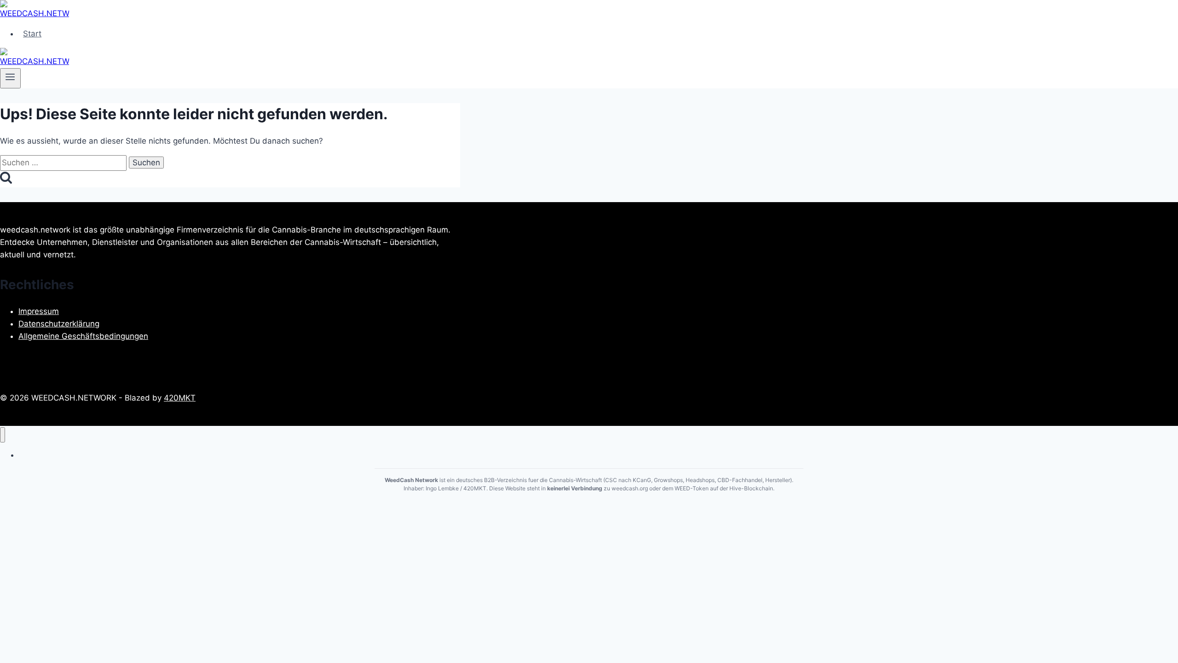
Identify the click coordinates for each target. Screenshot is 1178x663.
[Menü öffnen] (10, 78)
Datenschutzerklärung (58, 323)
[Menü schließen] (2, 434)
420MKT (180, 397)
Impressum (38, 311)
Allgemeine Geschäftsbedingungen (83, 336)
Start (32, 33)
